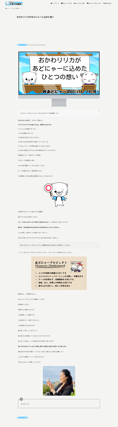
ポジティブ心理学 (22, 45)
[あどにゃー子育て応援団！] (13, 3)
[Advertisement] (59, 31)
